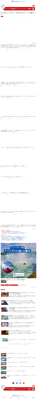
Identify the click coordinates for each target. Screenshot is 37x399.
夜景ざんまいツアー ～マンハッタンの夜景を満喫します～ (12, 237)
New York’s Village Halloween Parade (8, 231)
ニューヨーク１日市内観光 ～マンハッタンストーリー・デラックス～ (15, 236)
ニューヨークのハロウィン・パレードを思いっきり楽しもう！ (13, 232)
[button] (34, 225)
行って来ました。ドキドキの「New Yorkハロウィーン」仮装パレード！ (15, 233)
